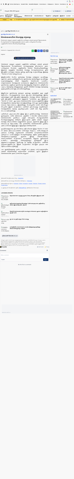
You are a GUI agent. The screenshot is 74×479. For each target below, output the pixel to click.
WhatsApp (29, 181)
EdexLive (57, 4)
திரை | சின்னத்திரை (18, 15)
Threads (40, 183)
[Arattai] (70, 1)
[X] (67, 4)
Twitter (20, 183)
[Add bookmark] (47, 34)
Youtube (30, 183)
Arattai (44, 183)
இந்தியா (62, 16)
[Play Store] (67, 7)
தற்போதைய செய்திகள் (9, 15)
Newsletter (20, 178)
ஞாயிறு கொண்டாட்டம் (8, 34)
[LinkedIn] (41, 51)
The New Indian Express (14, 4)
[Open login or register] (8, 4)
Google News (4, 185)
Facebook (16, 183)
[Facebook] (67, 1)
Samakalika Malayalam (33, 4)
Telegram (35, 183)
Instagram (25, 183)
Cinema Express (42, 4)
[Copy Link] (47, 51)
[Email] (44, 51)
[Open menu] (1, 4)
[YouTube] (70, 4)
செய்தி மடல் (57, 11)
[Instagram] (72, 1)
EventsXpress (63, 4)
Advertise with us (18, 175)
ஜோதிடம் (48, 16)
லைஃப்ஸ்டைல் (38, 16)
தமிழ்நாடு (55, 16)
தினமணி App (22, 188)
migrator (3, 54)
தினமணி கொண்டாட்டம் (9, 235)
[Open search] (3, 4)
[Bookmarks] (6, 4)
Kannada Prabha (24, 4)
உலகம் (68, 16)
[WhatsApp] (72, 4)
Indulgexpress (50, 4)
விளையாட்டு (28, 16)
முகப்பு (2, 16)
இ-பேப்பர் (69, 11)
